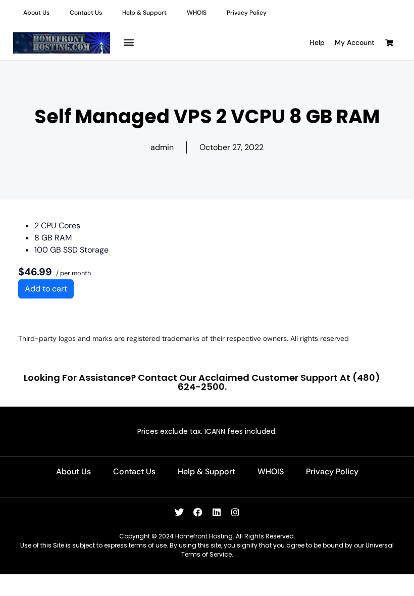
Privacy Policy (247, 13)
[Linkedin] (216, 512)
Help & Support (144, 13)
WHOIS (196, 13)
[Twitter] (179, 512)
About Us (36, 13)
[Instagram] (235, 512)
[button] (128, 41)
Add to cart (46, 288)
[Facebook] (197, 512)
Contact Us (86, 13)
